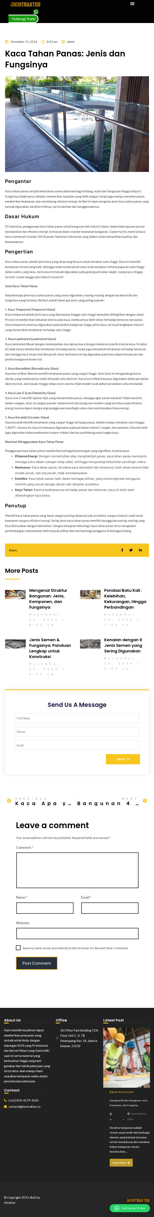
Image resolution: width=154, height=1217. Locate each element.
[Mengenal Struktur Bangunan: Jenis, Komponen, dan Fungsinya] (126, 1058)
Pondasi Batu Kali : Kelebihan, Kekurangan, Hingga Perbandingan (125, 599)
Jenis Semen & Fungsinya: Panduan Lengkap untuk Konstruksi (50, 648)
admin (117, 1119)
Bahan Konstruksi (122, 1092)
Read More (119, 1162)
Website (22, 923)
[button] (132, 3)
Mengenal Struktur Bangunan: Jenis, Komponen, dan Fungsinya (48, 599)
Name (21, 897)
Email (86, 897)
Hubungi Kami (23, 18)
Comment (24, 847)
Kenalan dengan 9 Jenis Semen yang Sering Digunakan (123, 645)
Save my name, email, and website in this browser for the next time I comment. (75, 948)
